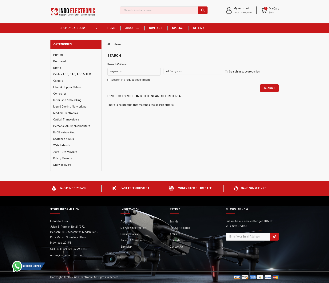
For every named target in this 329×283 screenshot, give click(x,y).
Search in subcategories (244, 72)
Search (203, 10)
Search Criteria (117, 64)
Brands (174, 222)
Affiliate (175, 234)
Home (111, 28)
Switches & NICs (63, 139)
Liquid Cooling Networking (70, 107)
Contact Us (177, 247)
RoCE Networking (64, 133)
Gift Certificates (180, 228)
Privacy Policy (129, 234)
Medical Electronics (65, 113)
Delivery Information (133, 228)
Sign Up (274, 237)
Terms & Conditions (133, 240)
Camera (58, 81)
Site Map (199, 28)
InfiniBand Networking (67, 100)
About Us (132, 28)
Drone (57, 68)
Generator (59, 94)
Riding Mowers (62, 158)
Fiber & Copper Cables (67, 87)
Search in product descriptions (130, 80)
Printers (58, 55)
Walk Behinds (61, 145)
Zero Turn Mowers (65, 152)
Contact (155, 28)
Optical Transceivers (66, 120)
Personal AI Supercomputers (71, 126)
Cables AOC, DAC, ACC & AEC (72, 74)
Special (178, 28)
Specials (175, 240)
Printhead (59, 61)
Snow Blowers (62, 165)
